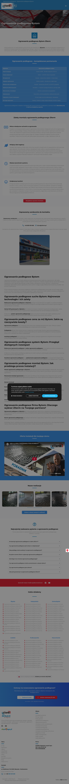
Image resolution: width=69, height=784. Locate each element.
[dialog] (34, 392)
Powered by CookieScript (53, 399)
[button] (16, 395)
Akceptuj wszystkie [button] (50, 395)
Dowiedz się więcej (29, 392)
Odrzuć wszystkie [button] (33, 395)
